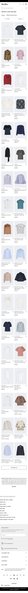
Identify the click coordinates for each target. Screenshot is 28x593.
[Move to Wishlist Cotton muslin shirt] (26, 89)
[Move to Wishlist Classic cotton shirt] (13, 39)
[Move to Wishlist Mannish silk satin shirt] (13, 238)
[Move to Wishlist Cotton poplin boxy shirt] (13, 361)
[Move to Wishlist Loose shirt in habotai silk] (26, 213)
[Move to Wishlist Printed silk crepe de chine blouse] (26, 113)
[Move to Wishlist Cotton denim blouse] (13, 336)
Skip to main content (5, 0)
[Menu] (26, 4)
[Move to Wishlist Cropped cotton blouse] (13, 113)
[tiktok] (17, 575)
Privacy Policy (10, 538)
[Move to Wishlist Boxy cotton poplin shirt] (26, 311)
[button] (7, 19)
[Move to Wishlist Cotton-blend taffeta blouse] (26, 39)
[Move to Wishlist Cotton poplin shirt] (26, 64)
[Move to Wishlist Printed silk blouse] (26, 164)
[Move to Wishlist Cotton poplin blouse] (26, 336)
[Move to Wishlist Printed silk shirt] (13, 189)
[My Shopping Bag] (23, 4)
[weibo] (23, 575)
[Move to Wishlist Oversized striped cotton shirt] (13, 460)
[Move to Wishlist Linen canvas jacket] (13, 435)
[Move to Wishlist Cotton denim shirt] (26, 460)
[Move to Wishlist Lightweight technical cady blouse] (13, 89)
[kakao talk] (10, 578)
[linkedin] (17, 578)
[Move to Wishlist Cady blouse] (26, 139)
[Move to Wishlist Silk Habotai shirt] (13, 263)
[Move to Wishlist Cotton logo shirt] (26, 385)
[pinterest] (20, 575)
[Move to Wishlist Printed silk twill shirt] (13, 64)
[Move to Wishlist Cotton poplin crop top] (26, 238)
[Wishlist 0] (19, 4)
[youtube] (14, 575)
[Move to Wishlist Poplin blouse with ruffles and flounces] (26, 189)
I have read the (8, 538)
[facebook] (7, 575)
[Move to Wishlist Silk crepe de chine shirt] (13, 213)
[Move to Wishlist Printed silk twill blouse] (26, 435)
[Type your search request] (26, 8)
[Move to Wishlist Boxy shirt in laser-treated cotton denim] (26, 286)
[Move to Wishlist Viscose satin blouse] (13, 139)
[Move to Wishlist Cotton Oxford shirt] (26, 263)
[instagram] (4, 575)
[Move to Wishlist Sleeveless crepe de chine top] (13, 164)
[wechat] (14, 578)
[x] (10, 575)
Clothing (3, 15)
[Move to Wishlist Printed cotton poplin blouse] (26, 410)
